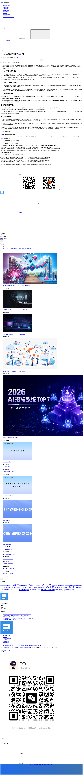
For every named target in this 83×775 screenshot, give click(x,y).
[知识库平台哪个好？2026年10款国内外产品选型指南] (30, 368)
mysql (38, 585)
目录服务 (35, 645)
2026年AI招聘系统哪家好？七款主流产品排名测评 (13, 437)
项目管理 (24, 590)
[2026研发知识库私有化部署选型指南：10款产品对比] (17, 331)
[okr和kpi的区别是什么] (17, 542)
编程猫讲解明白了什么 (8, 559)
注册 (4, 28)
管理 (60, 587)
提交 (2, 239)
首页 (6, 40)
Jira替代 (15, 585)
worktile (2, 57)
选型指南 (73, 587)
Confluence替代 (5, 585)
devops (2, 134)
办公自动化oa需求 (7, 462)
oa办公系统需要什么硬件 (8, 471)
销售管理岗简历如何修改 (8, 563)
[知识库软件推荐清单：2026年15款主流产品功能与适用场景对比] (30, 283)
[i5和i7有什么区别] (17, 517)
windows (54, 585)
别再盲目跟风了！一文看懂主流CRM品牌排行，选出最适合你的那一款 (18, 618)
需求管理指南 (6, 641)
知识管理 (5, 13)
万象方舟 (39, 645)
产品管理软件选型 (78, 585)
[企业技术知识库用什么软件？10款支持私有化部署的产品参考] (17, 307)
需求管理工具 (7, 590)
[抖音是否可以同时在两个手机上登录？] (17, 493)
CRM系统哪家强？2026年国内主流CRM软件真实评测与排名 (16, 615)
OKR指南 (5, 640)
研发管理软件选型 (42, 587)
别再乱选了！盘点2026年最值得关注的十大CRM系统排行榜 (15, 619)
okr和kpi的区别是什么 (7, 544)
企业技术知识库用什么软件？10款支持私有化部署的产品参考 (16, 309)
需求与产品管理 (6, 11)
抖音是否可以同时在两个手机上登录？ (11, 495)
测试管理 (24, 645)
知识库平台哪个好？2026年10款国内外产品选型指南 (14, 371)
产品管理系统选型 (70, 585)
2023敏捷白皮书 (6, 635)
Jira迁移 (31, 585)
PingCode (45, 585)
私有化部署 (52, 587)
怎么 (17, 587)
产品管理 (11, 645)
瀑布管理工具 (23, 587)
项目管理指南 (6, 642)
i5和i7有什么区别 (6, 520)
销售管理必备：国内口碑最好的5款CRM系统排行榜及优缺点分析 (17, 614)
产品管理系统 (61, 585)
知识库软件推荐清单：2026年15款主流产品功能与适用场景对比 (16, 285)
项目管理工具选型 (48, 590)
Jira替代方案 (5, 8)
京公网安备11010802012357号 (15, 647)
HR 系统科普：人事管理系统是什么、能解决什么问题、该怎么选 (17, 248)
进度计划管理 (6, 10)
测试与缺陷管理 (6, 14)
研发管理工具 (36, 587)
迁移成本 (64, 587)
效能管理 (20, 645)
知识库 (30, 587)
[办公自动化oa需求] (17, 459)
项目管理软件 (60, 590)
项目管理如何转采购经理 (8, 568)
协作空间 (28, 645)
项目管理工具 (35, 590)
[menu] (0, 1)
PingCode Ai (5, 15)
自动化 (31, 645)
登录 (1, 28)
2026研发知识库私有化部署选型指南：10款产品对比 (14, 334)
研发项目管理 (6, 7)
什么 (3, 587)
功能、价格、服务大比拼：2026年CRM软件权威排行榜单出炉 (16, 616)
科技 (17, 57)
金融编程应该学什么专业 (8, 549)
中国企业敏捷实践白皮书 (8, 17)
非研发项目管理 (6, 5)
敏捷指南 (5, 637)
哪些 (8, 587)
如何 (13, 587)
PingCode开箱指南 (7, 638)
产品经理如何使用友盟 (8, 573)
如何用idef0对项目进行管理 (9, 554)
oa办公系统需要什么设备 (8, 466)
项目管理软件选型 (70, 590)
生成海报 (21, 212)
